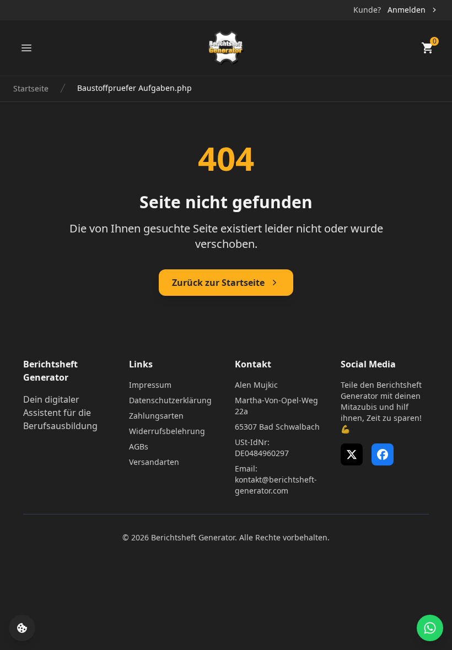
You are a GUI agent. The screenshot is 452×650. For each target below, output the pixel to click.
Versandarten (154, 462)
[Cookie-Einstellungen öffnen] (22, 628)
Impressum (150, 385)
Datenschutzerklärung (170, 400)
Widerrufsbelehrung (167, 431)
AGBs (138, 446)
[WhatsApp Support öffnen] (430, 628)
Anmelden (407, 9)
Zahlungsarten (156, 415)
